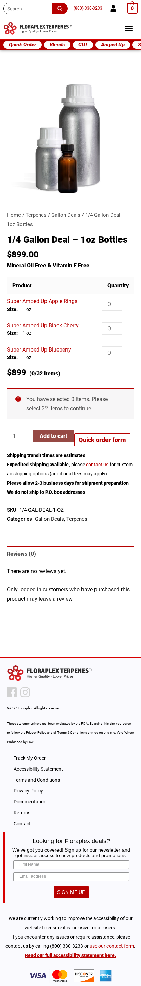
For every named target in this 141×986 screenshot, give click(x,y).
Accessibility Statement (38, 769)
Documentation (30, 801)
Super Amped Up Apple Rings (42, 301)
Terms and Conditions (37, 780)
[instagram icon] (25, 692)
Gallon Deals (65, 215)
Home (14, 215)
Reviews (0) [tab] (21, 554)
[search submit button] (61, 8)
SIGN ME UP (71, 892)
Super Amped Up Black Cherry (43, 325)
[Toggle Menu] (129, 28)
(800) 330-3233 (88, 8)
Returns (22, 812)
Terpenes (36, 215)
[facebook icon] (12, 692)
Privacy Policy (28, 791)
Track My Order (30, 758)
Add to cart (53, 436)
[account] (113, 8)
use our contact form (112, 946)
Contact (22, 823)
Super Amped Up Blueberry (39, 349)
